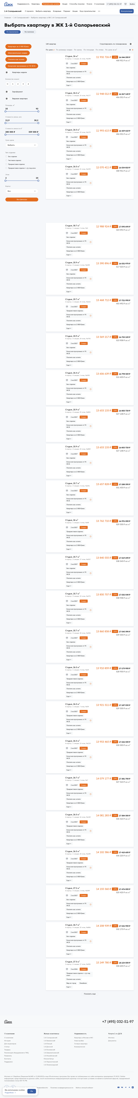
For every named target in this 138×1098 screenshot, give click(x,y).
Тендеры (7, 1050)
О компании (99, 4)
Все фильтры (22, 199)
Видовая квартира (19, 98)
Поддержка (8, 1062)
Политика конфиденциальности (61, 1088)
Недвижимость (23, 4)
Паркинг (66, 11)
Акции (64, 4)
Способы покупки (76, 4)
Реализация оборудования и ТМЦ (16, 1053)
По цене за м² (111, 50)
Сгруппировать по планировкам (113, 44)
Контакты (7, 1059)
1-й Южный (48, 1044)
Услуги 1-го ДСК (115, 1034)
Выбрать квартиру (43, 11)
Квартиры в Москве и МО (83, 1038)
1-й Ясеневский (49, 1050)
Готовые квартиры (80, 1044)
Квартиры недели (19, 72)
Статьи (6, 1047)
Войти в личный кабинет (84, 1088)
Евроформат (17, 91)
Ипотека (111, 1038)
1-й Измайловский (50, 1056)
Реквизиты (8, 1056)
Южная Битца (49, 1059)
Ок (31, 1091)
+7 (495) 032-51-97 (118, 1021)
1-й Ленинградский (51, 1065)
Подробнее (9, 1093)
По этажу (100, 50)
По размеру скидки (64, 50)
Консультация (126, 11)
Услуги (89, 4)
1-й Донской (48, 1047)
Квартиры (36, 4)
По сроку (78, 50)
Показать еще (90, 994)
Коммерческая (79, 1047)
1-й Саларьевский (50, 1038)
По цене (49, 50)
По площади (89, 50)
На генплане (29, 32)
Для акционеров (10, 1044)
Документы (112, 1041)
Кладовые (57, 11)
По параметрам (12, 32)
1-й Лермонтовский (51, 1062)
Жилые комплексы (51, 1034)
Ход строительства (87, 11)
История (7, 1041)
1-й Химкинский (49, 1041)
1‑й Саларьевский (21, 18)
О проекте (29, 11)
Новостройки (79, 1041)
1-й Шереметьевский (51, 1053)
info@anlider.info (42, 1088)
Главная (7, 18)
